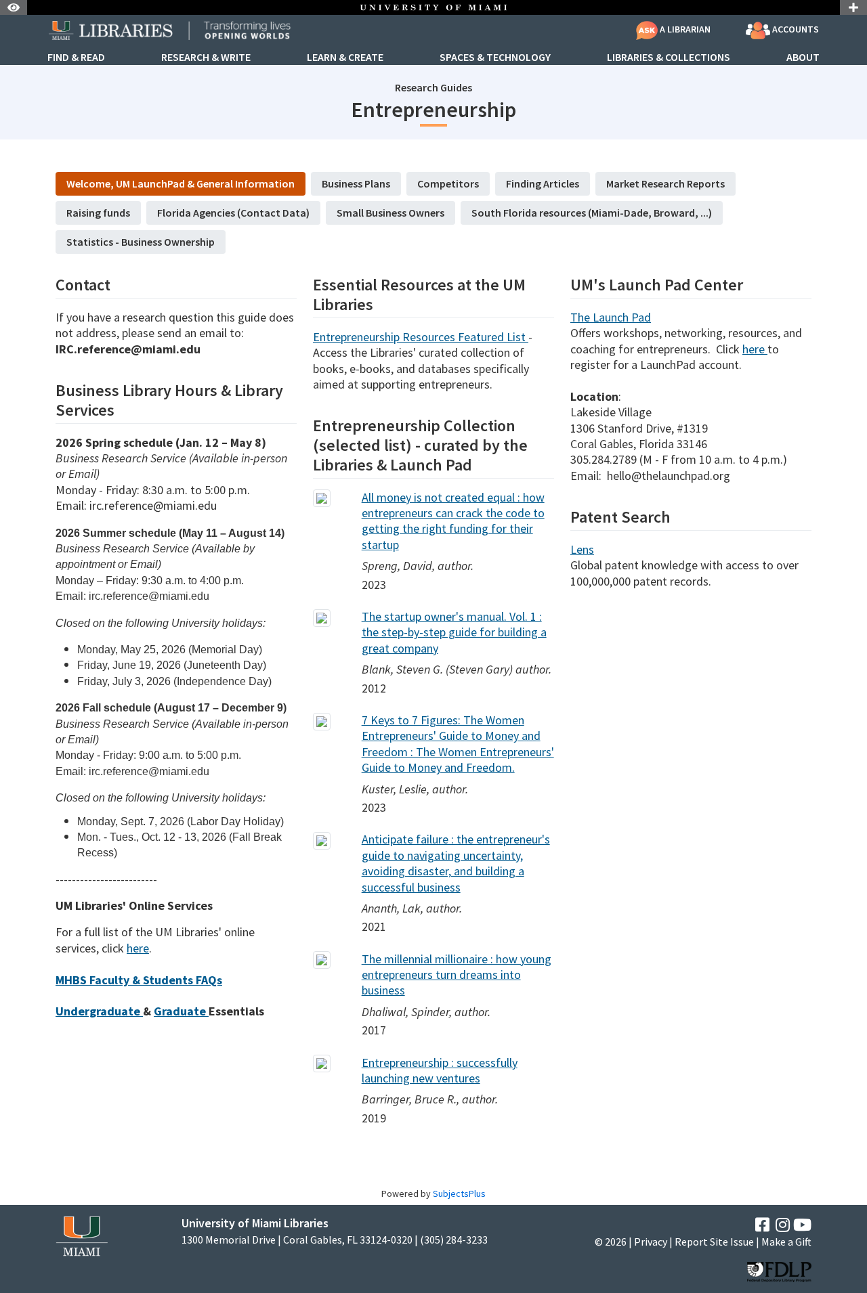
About (803, 57)
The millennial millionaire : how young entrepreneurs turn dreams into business (456, 975)
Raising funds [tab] (98, 212)
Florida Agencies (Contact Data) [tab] (233, 212)
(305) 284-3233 (454, 1239)
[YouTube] (802, 1224)
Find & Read (76, 57)
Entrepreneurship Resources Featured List (420, 337)
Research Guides (433, 87)
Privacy (650, 1241)
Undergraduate (99, 1011)
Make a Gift (786, 1241)
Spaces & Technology (495, 57)
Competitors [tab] (448, 183)
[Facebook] (762, 1224)
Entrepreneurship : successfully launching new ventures (439, 1070)
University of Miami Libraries (255, 1223)
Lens (582, 549)
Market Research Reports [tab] (665, 183)
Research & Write (206, 57)
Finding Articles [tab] (542, 183)
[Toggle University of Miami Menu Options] (853, 7)
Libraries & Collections (668, 57)
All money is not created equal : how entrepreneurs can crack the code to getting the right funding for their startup (453, 520)
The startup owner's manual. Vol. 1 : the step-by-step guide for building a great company (454, 632)
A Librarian (684, 29)
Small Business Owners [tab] (390, 212)
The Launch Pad (610, 317)
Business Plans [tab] (356, 183)
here (138, 948)
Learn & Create (345, 57)
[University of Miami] (82, 1234)
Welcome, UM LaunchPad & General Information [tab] (180, 183)
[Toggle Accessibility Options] (13, 7)
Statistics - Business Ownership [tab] (140, 241)
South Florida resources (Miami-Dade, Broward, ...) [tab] (591, 212)
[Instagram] (783, 1224)
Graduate (181, 1011)
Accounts (794, 29)
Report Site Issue (714, 1241)
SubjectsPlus (459, 1193)
